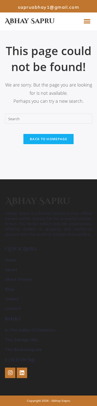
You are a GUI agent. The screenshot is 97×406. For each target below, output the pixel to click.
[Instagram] (10, 373)
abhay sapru (30, 21)
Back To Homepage (48, 139)
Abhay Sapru (37, 201)
